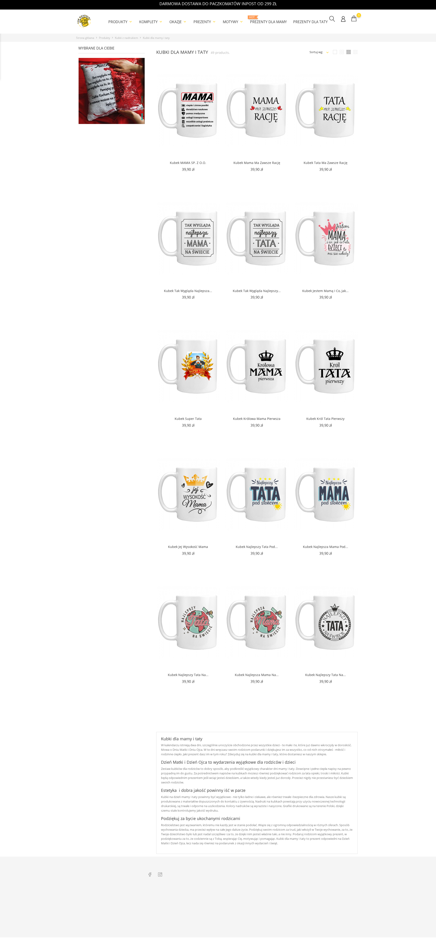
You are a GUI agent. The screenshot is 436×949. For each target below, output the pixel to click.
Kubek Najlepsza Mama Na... (257, 675)
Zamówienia (324, 901)
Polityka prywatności (218, 908)
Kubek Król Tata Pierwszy (325, 418)
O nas (208, 894)
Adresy (321, 920)
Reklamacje (156, 901)
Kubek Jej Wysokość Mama (188, 547)
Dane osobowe (326, 894)
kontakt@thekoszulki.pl (98, 912)
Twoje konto (328, 884)
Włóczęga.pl (268, 894)
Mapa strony (212, 929)
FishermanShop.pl (272, 901)
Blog (151, 922)
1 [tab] (142, 99)
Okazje (178, 21)
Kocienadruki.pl (270, 922)
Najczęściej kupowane (219, 922)
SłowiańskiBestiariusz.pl (276, 915)
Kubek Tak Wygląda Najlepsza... (188, 290)
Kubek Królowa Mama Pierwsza (256, 418)
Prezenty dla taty (310, 21)
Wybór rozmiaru (159, 915)
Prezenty (204, 21)
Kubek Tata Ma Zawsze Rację (325, 163)
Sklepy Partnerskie (216, 915)
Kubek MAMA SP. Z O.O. (188, 163)
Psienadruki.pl (269, 929)
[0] (354, 18)
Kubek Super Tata (188, 418)
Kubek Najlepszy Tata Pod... (257, 547)
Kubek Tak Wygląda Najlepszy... (257, 290)
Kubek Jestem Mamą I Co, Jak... (325, 290)
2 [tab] (142, 108)
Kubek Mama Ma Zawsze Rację (256, 163)
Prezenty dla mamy (268, 20)
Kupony (321, 927)
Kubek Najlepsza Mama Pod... (325, 547)
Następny (343, 723)
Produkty (120, 21)
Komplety (151, 21)
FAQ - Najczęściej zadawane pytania (172, 929)
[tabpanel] (111, 109)
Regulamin (211, 901)
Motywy (233, 21)
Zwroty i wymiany (160, 894)
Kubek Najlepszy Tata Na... (188, 675)
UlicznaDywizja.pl (271, 908)
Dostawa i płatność (161, 908)
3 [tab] (142, 116)
